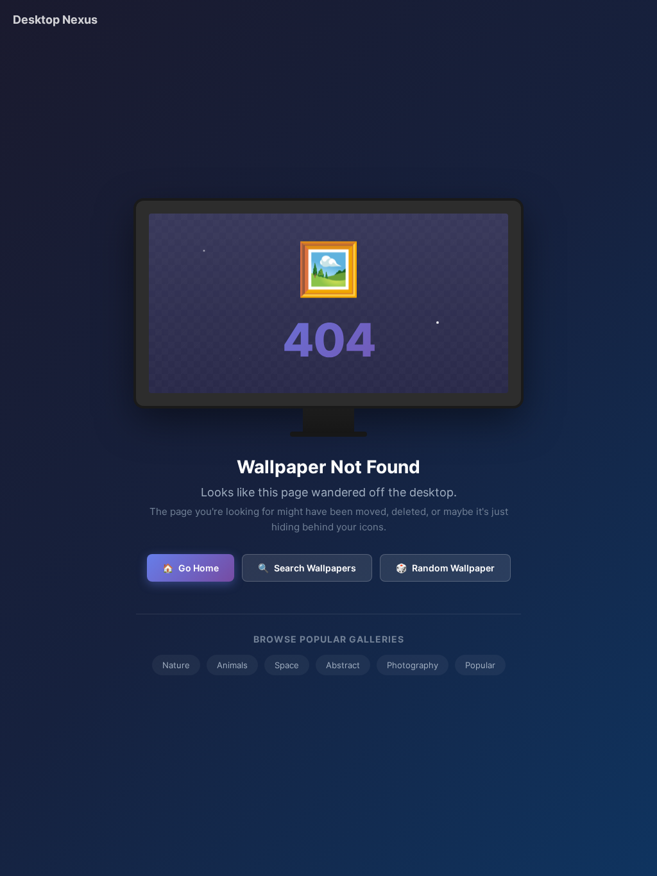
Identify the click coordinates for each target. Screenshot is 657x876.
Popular (480, 665)
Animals (232, 665)
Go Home (190, 567)
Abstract (343, 665)
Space (287, 665)
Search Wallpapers (307, 567)
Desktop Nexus (55, 19)
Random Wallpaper (445, 567)
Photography (412, 665)
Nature (176, 665)
